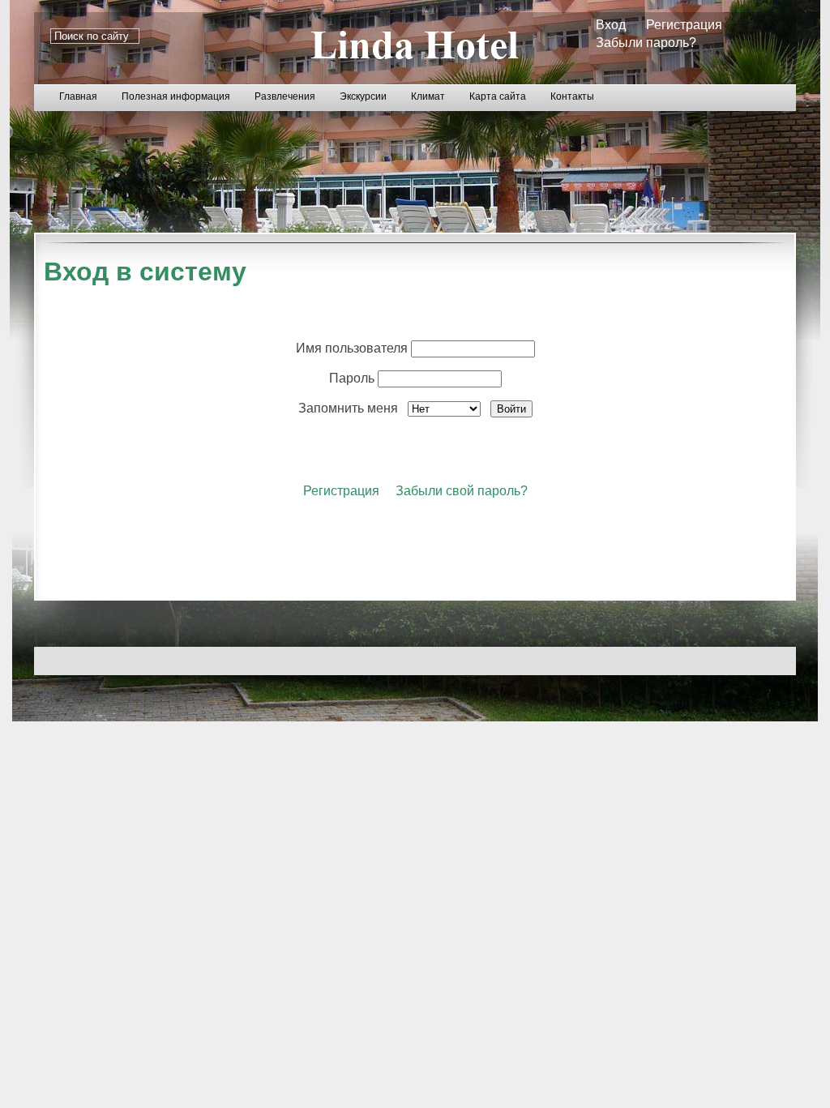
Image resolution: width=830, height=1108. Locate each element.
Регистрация (684, 25)
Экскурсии (363, 96)
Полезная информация (176, 96)
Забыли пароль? (646, 42)
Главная (78, 96)
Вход (611, 25)
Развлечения (285, 96)
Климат (428, 96)
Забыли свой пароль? (462, 491)
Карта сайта (497, 96)
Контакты (572, 96)
